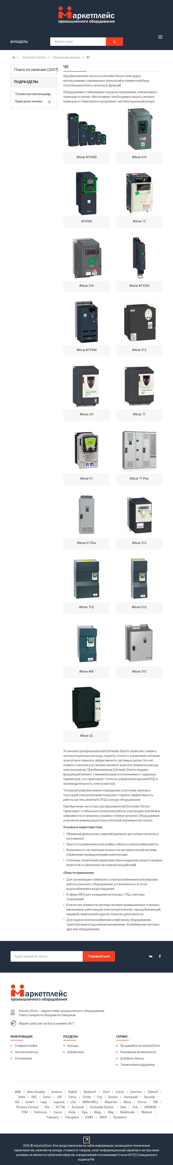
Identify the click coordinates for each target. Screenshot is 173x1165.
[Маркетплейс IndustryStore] (13, 57)
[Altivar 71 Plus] (139, 450)
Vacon (58, 1112)
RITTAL (61, 1107)
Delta (21, 1097)
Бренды (73, 1045)
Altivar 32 (86, 735)
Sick (135, 1107)
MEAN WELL (90, 1102)
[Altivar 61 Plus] (86, 515)
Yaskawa (52, 1117)
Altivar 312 (139, 543)
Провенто (120, 1117)
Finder (87, 1097)
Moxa (127, 1102)
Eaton (47, 1097)
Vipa (85, 1112)
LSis (73, 1102)
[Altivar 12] (139, 193)
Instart (30, 1102)
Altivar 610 (139, 157)
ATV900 (86, 221)
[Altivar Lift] (86, 386)
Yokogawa (72, 1117)
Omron (142, 1102)
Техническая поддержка (137, 1064)
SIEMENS (150, 1107)
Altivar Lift (86, 414)
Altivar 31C (139, 671)
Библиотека (76, 1052)
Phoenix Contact (27, 1107)
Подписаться (99, 956)
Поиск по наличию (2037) (35, 69)
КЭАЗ (89, 1117)
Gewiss (113, 1097)
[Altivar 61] (86, 450)
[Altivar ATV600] (86, 129)
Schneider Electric (102, 1107)
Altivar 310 (86, 285)
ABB (18, 1092)
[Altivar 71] (139, 386)
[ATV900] (86, 193)
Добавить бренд (132, 1058)
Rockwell (78, 1107)
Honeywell (131, 1097)
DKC (34, 1097)
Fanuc (73, 1097)
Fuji (99, 1097)
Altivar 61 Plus (86, 543)
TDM (24, 1112)
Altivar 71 (139, 414)
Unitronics (40, 1112)
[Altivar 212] (139, 322)
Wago (97, 1112)
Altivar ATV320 (139, 285)
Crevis (120, 1092)
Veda (71, 1112)
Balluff (72, 1092)
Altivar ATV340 (87, 350)
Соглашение (23, 1058)
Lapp (44, 1102)
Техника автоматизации (32, 94)
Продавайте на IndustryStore (140, 1045)
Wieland (146, 1112)
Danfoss (136, 1092)
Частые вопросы (26, 1052)
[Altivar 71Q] (86, 579)
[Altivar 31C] (139, 643)
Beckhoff (90, 1092)
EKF (59, 1097)
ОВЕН (103, 1117)
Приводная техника (28, 101)
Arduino (56, 1092)
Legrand (58, 1102)
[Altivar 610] (139, 129)
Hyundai (149, 1097)
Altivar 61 (86, 478)
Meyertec (111, 1102)
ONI (155, 1102)
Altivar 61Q (139, 607)
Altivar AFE (86, 671)
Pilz (47, 1107)
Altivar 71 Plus (139, 478)
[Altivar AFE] (86, 643)
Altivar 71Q (86, 607)
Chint (106, 1092)
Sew (123, 1107)
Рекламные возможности (138, 1052)
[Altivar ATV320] (139, 257)
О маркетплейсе (26, 1045)
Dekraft (153, 1092)
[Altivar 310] (86, 257)
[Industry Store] (86, 15)
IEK (17, 1102)
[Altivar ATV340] (86, 322)
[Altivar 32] (86, 707)
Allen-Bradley (36, 1092)
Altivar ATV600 (87, 157)
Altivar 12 (139, 221)
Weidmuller (127, 1112)
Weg (111, 1112)
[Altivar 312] (139, 515)
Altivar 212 (139, 350)
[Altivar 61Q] (139, 579)
